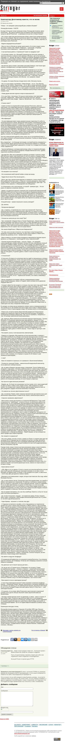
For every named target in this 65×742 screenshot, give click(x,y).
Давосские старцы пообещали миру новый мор (55, 265)
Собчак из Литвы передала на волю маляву (56, 77)
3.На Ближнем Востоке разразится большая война (57, 37)
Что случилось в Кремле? (38, 630)
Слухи (51, 724)
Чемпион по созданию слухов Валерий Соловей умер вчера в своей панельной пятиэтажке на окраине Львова (56, 70)
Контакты (35, 726)
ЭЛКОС (34, 736)
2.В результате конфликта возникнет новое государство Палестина (57, 32)
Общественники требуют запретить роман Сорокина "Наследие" (56, 251)
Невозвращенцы (53, 275)
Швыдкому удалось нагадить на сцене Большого (11, 631)
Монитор (57, 724)
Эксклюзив (43, 724)
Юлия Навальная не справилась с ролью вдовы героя (56, 144)
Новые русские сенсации (56, 227)
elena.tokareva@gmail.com (22, 733)
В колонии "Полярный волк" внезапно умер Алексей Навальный (55, 286)
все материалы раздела (40, 15)
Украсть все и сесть (54, 81)
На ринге (17, 724)
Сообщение (4, 690)
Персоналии (18, 726)
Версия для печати (7, 23)
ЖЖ (53, 112)
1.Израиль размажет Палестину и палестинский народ (57, 27)
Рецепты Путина (53, 84)
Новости (35, 724)
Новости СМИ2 (4, 719)
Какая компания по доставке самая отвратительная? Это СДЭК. (55, 258)
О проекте (28, 726)
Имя (2, 687)
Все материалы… (55, 88)
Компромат (26, 724)
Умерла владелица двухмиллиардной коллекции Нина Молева (56, 280)
